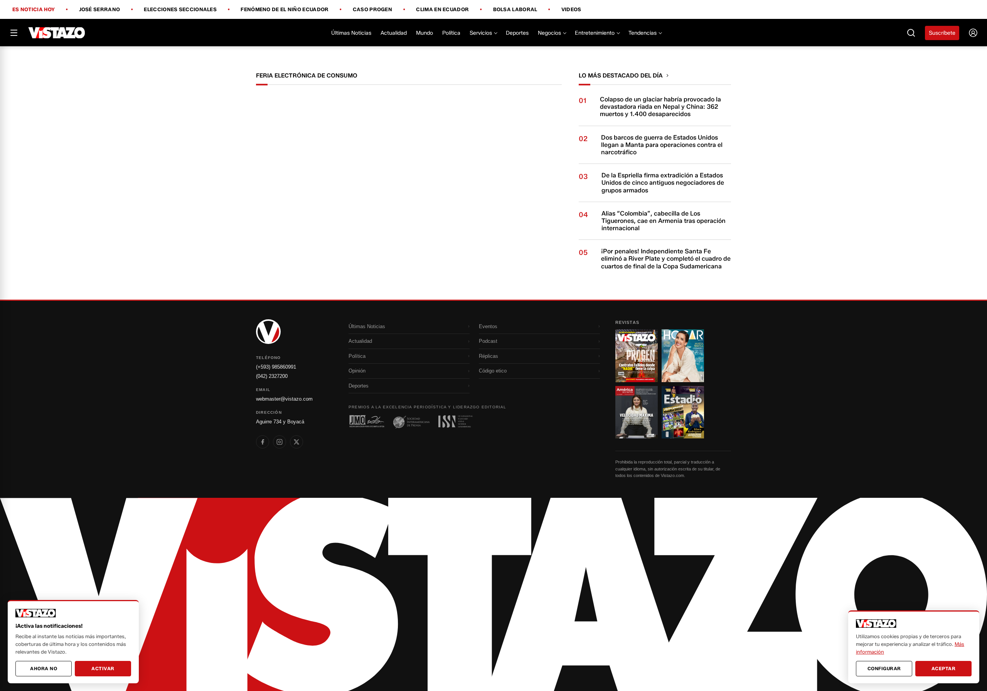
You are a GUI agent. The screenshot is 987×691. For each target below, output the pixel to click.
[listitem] (262, 441)
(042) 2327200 (272, 376)
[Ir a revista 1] (636, 355)
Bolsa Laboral (515, 9)
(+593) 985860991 (276, 367)
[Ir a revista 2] (683, 355)
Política (451, 33)
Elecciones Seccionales (180, 9)
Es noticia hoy (33, 9)
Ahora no (43, 668)
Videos (571, 9)
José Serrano (99, 9)
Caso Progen (372, 9)
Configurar (884, 668)
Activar (103, 668)
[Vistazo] (57, 33)
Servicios (481, 33)
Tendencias (642, 33)
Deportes (517, 33)
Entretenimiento (595, 33)
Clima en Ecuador (442, 9)
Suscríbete (942, 33)
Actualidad (394, 33)
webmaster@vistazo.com (284, 399)
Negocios (549, 33)
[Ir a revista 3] (636, 412)
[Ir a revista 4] (683, 412)
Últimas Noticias (351, 33)
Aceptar (943, 668)
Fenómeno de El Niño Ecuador (284, 9)
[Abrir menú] (14, 32)
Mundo (424, 33)
